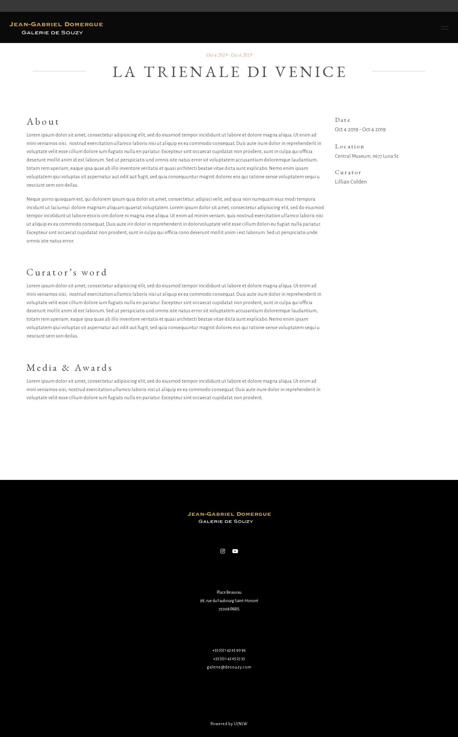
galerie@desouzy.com (229, 667)
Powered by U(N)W (229, 724)
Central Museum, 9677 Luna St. (367, 156)
